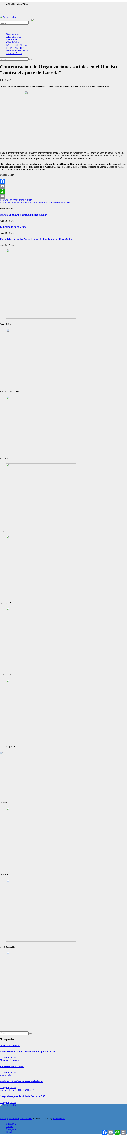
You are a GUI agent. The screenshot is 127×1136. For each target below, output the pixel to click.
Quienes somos (13, 34)
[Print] (63, 196)
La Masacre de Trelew (12, 1066)
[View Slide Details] (41, 524)
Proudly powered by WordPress (16, 1118)
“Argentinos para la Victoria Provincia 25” (22, 1096)
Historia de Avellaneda (17, 50)
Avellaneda (5, 1075)
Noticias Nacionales (10, 1045)
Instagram (11, 1129)
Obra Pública (12, 42)
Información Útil (14, 53)
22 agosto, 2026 (8, 1072)
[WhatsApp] (63, 191)
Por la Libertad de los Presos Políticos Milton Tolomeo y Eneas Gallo (36, 239)
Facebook (11, 1123)
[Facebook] (63, 181)
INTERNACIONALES (23, 1090)
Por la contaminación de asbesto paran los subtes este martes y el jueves (35, 202)
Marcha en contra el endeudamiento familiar (23, 214)
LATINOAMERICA (16, 45)
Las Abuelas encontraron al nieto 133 (18, 200)
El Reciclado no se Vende (13, 227)
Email (9, 1132)
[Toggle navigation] (1, 20)
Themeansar (59, 1118)
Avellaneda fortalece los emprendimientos (21, 1081)
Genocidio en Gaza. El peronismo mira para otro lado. (28, 1051)
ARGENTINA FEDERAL (13, 38)
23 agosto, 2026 (8, 1057)
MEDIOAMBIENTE (16, 48)
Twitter (9, 1126)
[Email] (63, 186)
